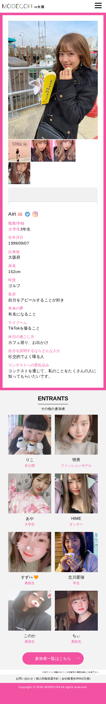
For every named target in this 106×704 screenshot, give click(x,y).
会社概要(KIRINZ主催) (76, 678)
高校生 (30, 583)
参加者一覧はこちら (53, 658)
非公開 (30, 466)
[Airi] (53, 138)
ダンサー (76, 524)
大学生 (14, 229)
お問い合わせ (24, 678)
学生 (76, 583)
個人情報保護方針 (47, 678)
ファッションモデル (76, 466)
